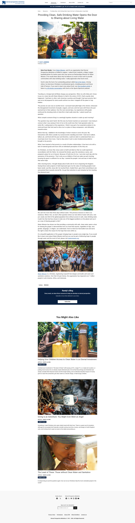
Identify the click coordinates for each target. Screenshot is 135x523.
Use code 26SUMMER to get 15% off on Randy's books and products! (67, 6)
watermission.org (73, 238)
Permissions (60, 514)
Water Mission (60, 70)
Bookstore (63, 2)
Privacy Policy (51, 514)
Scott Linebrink (44, 62)
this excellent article (84, 86)
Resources (45, 11)
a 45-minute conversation (54, 88)
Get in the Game (80, 82)
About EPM (71, 2)
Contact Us (80, 2)
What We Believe (75, 514)
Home (46, 2)
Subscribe (67, 301)
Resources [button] (53, 2)
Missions (46, 285)
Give (87, 2)
